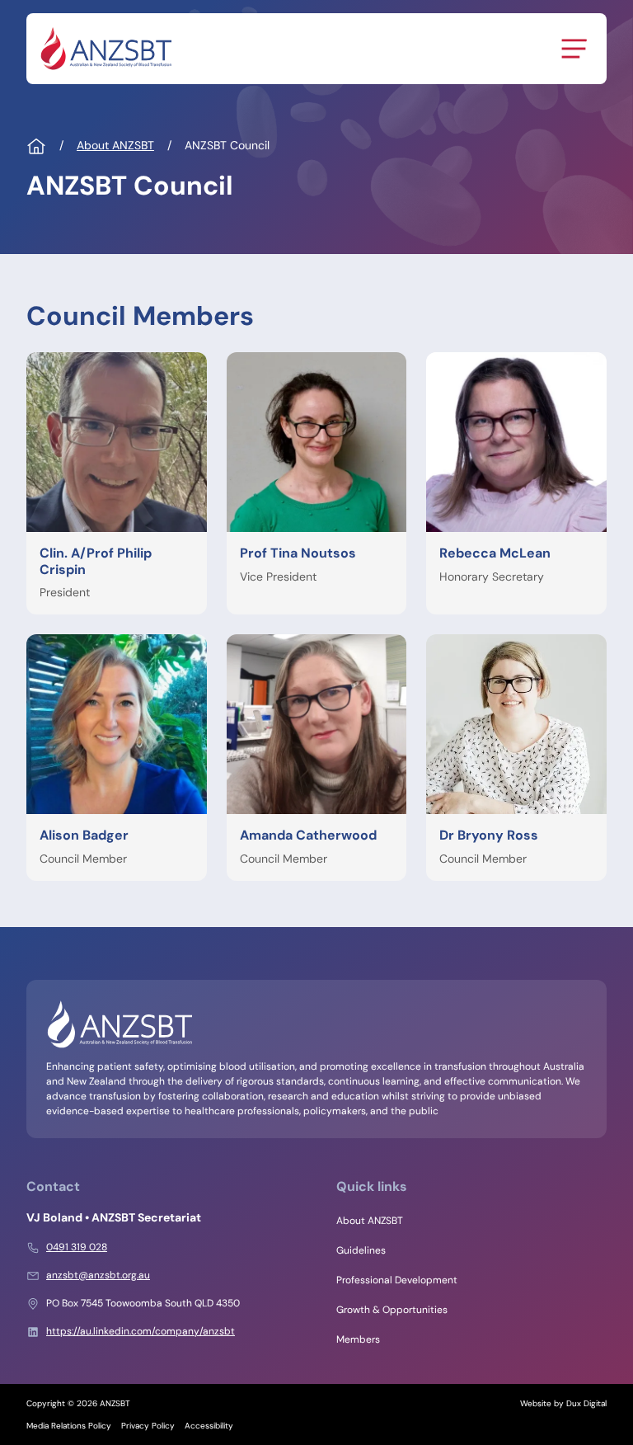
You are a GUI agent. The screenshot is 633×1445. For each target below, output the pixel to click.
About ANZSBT (369, 1220)
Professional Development (396, 1280)
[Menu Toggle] (573, 48)
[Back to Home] (105, 48)
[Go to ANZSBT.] (36, 147)
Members (358, 1339)
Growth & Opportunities (392, 1309)
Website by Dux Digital (563, 1403)
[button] (116, 483)
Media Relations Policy (68, 1425)
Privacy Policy (148, 1425)
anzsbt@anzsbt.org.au (98, 1275)
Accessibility (209, 1425)
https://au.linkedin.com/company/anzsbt (140, 1331)
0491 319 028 (76, 1247)
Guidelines (361, 1250)
